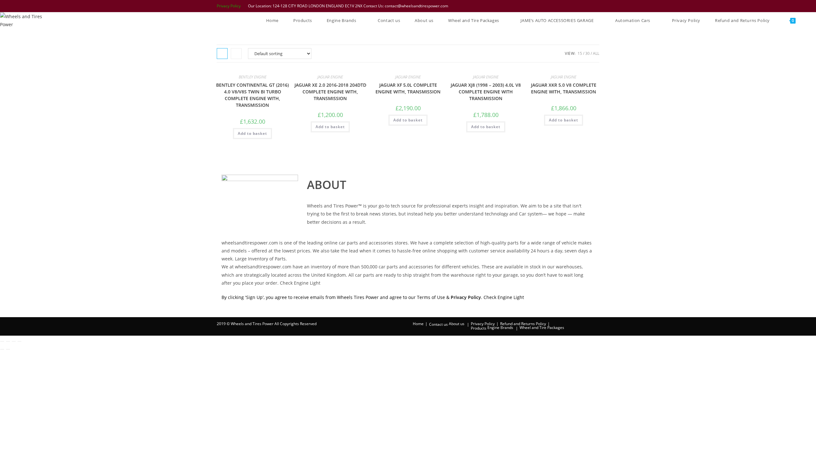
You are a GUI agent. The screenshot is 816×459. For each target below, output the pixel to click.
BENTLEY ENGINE (252, 77)
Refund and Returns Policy (523, 323)
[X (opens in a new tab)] (555, 6)
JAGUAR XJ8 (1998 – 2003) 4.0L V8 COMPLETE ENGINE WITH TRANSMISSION (486, 91)
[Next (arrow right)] (8, 349)
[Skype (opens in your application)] (589, 6)
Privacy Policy (229, 6)
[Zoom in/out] (2, 341)
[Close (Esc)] (19, 341)
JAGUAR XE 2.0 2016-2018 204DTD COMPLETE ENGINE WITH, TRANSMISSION (330, 91)
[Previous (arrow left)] (2, 349)
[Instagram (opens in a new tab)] (580, 6)
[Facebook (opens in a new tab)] (564, 6)
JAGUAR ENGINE (330, 77)
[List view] (236, 53)
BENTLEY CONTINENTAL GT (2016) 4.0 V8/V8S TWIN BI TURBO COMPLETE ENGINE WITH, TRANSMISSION (252, 95)
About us (456, 323)
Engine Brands (500, 327)
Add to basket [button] (252, 133)
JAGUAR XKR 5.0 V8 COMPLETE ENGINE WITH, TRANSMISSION (563, 88)
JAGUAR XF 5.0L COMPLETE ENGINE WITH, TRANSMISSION (408, 88)
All (596, 53)
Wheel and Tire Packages (542, 327)
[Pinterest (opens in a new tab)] (572, 6)
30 (587, 53)
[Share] (13, 341)
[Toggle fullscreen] (8, 341)
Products (478, 328)
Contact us (438, 324)
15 (580, 53)
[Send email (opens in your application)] (596, 6)
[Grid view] (222, 53)
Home (418, 323)
